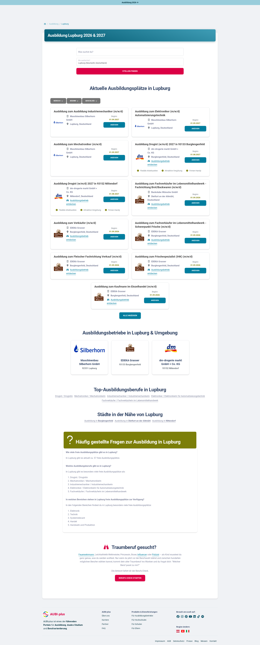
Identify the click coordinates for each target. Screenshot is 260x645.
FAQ (103, 628)
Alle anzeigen (130, 315)
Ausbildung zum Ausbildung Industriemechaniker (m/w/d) (88, 111)
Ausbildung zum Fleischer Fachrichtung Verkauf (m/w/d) (88, 256)
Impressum (160, 641)
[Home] (45, 24)
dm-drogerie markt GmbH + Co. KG (170, 362)
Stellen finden (130, 71)
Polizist (155, 554)
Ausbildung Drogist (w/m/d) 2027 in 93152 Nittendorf (85, 183)
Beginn (73, 101)
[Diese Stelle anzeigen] (58, 122)
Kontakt (213, 641)
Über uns (106, 616)
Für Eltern (136, 628)
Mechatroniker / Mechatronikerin (89, 396)
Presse (189, 641)
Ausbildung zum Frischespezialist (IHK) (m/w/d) (164, 256)
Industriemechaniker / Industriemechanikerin (128, 396)
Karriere (105, 620)
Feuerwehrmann (86, 554)
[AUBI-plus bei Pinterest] (186, 616)
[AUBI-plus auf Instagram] (182, 616)
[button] (114, 125)
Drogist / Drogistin (64, 396)
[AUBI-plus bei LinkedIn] (194, 616)
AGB (169, 641)
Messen (204, 641)
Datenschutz (178, 641)
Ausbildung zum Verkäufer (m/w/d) (75, 223)
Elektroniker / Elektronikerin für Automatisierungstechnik (178, 396)
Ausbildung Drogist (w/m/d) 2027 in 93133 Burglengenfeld (170, 144)
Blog (197, 641)
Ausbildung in (98, 421)
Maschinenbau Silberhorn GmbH (89, 362)
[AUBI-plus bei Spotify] (202, 616)
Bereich (57, 101)
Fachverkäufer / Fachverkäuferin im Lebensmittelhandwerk (130, 400)
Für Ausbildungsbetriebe (142, 616)
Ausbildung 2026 (129, 2)
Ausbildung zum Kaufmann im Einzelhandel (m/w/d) (125, 286)
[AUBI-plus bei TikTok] (198, 616)
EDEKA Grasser (130, 360)
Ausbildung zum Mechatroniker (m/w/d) (78, 144)
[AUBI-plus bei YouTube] (190, 616)
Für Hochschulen (139, 620)
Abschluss (90, 101)
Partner (105, 624)
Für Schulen (137, 624)
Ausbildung (53, 24)
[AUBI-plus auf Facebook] (178, 616)
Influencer (142, 554)
